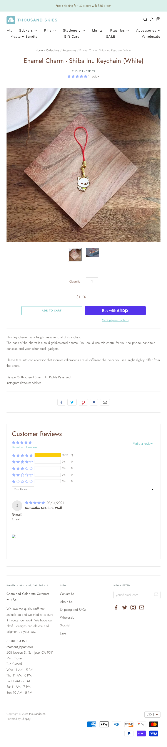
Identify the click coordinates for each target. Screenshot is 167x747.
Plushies (118, 30)
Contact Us (67, 593)
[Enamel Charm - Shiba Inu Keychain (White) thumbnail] (74, 254)
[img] (35, 502)
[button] (77, 76)
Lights (97, 30)
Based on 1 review (24, 447)
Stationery (72, 30)
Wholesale (151, 36)
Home (39, 50)
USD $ (150, 714)
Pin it (83, 402)
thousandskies (83, 71)
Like (61, 402)
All (9, 30)
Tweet (72, 402)
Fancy (94, 402)
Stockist (65, 625)
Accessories (146, 30)
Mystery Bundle (24, 36)
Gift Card (72, 36)
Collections (52, 50)
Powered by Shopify (18, 719)
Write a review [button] (143, 443)
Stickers (26, 30)
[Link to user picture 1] (13, 536)
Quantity (74, 281)
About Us (66, 601)
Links (63, 633)
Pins (48, 30)
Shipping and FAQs (73, 609)
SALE (110, 36)
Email (105, 402)
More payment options (115, 320)
